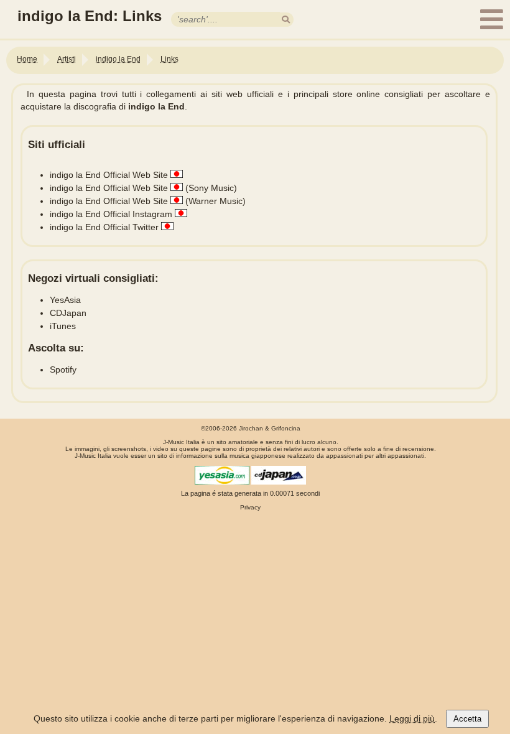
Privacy (250, 507)
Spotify (63, 369)
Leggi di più (412, 718)
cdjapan (278, 475)
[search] (286, 19)
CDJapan (68, 313)
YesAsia (65, 300)
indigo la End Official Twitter (104, 227)
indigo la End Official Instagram (111, 214)
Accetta (467, 718)
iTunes (63, 326)
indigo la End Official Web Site (109, 175)
